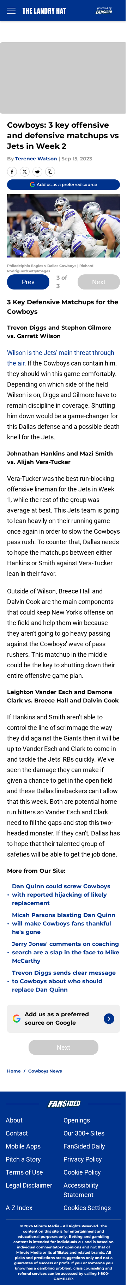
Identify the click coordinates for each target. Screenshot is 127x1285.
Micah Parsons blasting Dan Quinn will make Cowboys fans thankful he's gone (63, 923)
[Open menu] (11, 10)
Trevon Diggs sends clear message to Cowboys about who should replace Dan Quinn (64, 981)
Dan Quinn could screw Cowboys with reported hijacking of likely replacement (61, 895)
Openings (77, 1120)
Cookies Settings (87, 1207)
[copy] (50, 172)
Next (98, 282)
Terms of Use (24, 1172)
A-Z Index (19, 1207)
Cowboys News (45, 1071)
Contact (17, 1133)
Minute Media (46, 1226)
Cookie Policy (82, 1172)
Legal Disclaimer (29, 1185)
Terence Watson (36, 158)
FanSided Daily (84, 1146)
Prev (28, 282)
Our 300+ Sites (84, 1133)
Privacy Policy (83, 1159)
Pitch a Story (23, 1159)
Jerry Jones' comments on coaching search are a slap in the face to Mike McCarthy (65, 952)
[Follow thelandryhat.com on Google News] (109, 1018)
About (14, 1120)
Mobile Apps (23, 1146)
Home (14, 1071)
